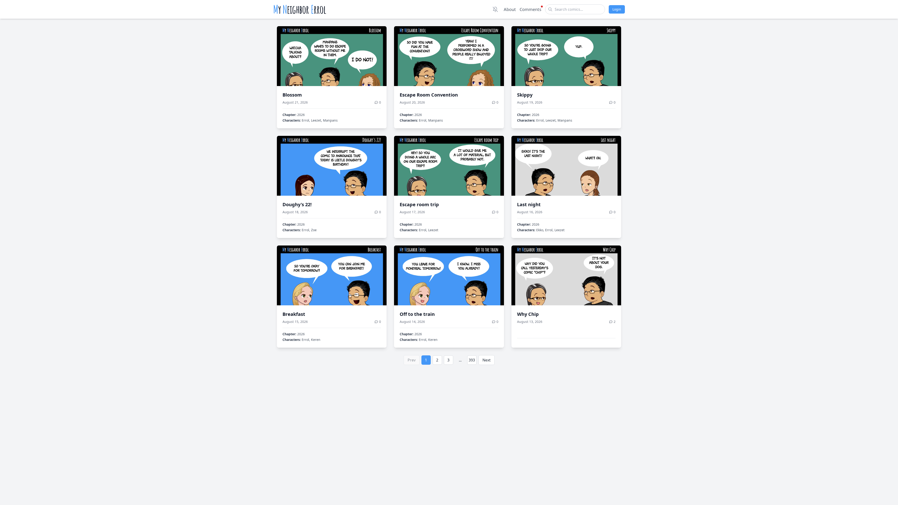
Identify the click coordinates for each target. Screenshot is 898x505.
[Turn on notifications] (495, 9)
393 (472, 360)
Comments (530, 9)
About (510, 9)
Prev (412, 360)
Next (486, 360)
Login (616, 9)
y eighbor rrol (299, 9)
